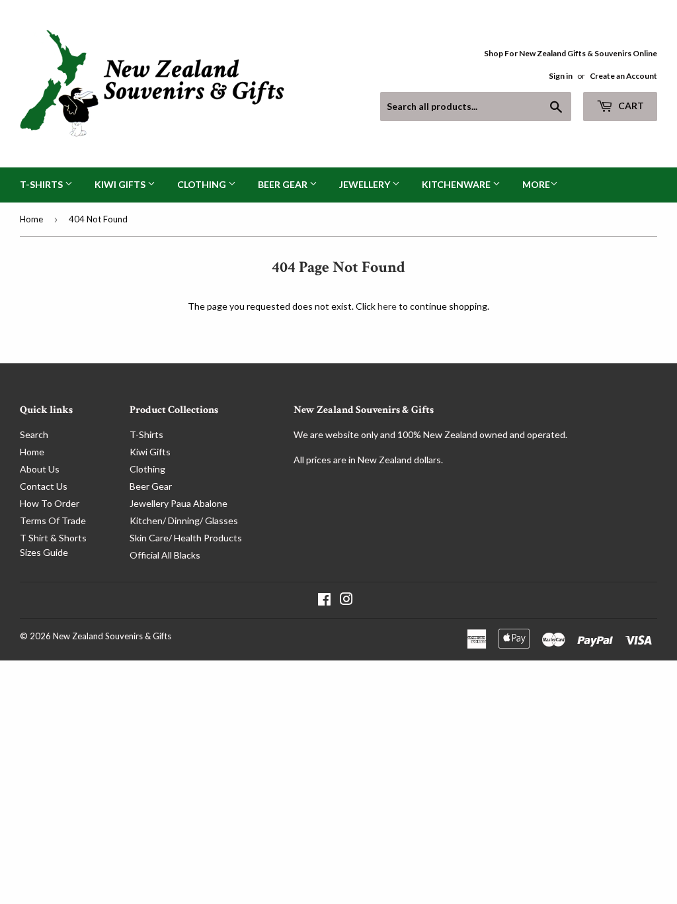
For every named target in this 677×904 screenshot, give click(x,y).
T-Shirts (42, 184)
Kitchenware (457, 184)
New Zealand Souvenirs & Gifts (112, 636)
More (536, 184)
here (387, 306)
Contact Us (43, 486)
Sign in (561, 76)
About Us (40, 469)
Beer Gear (283, 184)
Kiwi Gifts (121, 184)
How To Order (49, 503)
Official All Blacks (165, 555)
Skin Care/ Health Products (186, 537)
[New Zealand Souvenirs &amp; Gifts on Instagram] (346, 600)
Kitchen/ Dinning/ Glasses (184, 520)
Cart (630, 105)
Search (34, 434)
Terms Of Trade (53, 520)
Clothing (202, 184)
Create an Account (623, 76)
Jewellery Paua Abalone (178, 503)
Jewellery (365, 184)
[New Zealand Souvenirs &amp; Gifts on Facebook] (324, 600)
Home (31, 219)
